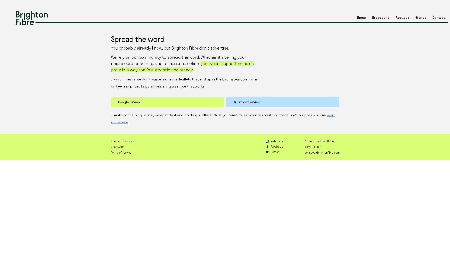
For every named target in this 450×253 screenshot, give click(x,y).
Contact (439, 17)
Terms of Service (121, 152)
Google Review (129, 102)
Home (361, 17)
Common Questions (122, 141)
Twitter (275, 152)
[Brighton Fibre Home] (31, 18)
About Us (402, 17)
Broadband (381, 17)
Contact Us (117, 147)
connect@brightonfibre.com (322, 152)
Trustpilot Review (246, 102)
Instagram (277, 141)
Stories (421, 17)
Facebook (277, 146)
